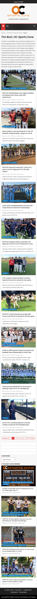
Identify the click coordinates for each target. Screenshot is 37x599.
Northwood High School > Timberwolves (14, 545)
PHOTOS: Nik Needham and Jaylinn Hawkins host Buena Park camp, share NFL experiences (18, 95)
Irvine (12, 542)
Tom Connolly (16, 583)
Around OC (6, 88)
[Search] (34, 25)
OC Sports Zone (16, 492)
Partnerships (23, 592)
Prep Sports (18, 590)
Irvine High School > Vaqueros (18, 200)
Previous (5, 438)
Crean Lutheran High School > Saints (13, 345)
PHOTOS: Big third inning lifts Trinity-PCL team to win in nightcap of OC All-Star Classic (17, 169)
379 (28, 438)
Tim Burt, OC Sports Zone (18, 99)
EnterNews (24, 597)
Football (13, 88)
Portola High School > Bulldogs (19, 512)
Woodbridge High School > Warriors (13, 514)
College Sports (27, 590)
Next (32, 438)
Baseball (13, 126)
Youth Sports (22, 88)
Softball (13, 162)
